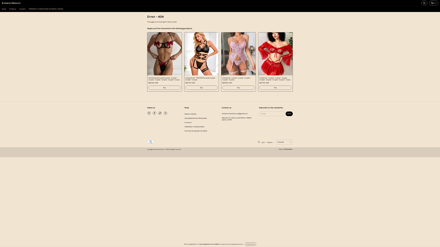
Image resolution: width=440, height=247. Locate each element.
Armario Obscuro (11, 3)
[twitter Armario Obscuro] (165, 113)
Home (4, 9)
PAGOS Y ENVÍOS (190, 114)
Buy (164, 88)
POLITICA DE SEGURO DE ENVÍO (195, 131)
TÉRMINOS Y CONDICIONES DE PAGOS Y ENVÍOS (46, 9)
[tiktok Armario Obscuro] (160, 113)
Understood (250, 244)
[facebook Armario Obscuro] (154, 113)
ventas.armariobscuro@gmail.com (235, 114)
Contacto (188, 123)
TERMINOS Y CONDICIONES (194, 127)
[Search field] (424, 3)
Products (12, 9)
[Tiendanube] (285, 149)
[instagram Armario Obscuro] (149, 113)
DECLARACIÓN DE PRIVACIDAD (195, 118)
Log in (263, 142)
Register (270, 142)
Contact (22, 9)
